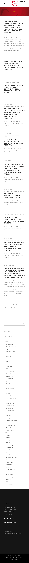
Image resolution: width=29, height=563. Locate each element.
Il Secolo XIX (9, 391)
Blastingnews (9, 467)
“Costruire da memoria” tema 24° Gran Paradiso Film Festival (13, 142)
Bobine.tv (8, 361)
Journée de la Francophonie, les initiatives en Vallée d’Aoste (14, 220)
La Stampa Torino (10, 405)
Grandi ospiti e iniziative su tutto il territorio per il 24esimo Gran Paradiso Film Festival (14, 113)
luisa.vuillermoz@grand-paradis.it (14, 533)
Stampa (18, 82)
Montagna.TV (9, 415)
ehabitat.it (8, 383)
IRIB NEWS (8, 442)
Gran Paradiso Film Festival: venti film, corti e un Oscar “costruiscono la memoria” (14, 89)
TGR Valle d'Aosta (10, 450)
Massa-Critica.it (9, 413)
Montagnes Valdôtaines (11, 418)
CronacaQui (8, 373)
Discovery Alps (9, 378)
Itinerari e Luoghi (10, 445)
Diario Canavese (10, 376)
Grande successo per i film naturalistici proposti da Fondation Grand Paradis (14, 246)
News (13, 19)
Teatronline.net (9, 484)
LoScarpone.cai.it (10, 410)
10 (11, 307)
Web (6, 452)
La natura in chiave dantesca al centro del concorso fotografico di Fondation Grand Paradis (14, 169)
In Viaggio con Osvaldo (11, 440)
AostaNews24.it (9, 356)
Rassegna (12, 82)
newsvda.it (8, 479)
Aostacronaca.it (9, 354)
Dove (7, 381)
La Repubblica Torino (11, 398)
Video (6, 432)
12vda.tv (8, 435)
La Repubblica (9, 396)
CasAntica (8, 364)
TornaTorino (9, 427)
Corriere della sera (10, 371)
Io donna (8, 393)
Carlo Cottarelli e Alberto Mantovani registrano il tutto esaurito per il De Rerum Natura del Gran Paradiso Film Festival (14, 27)
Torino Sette (9, 423)
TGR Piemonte (9, 447)
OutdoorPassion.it (10, 481)
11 (14, 307)
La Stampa (7, 82)
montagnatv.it (7, 331)
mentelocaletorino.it (10, 474)
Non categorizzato (8, 336)
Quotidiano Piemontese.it (12, 420)
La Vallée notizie (8, 106)
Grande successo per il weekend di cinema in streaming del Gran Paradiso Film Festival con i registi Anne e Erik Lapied (14, 272)
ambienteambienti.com (11, 457)
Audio (6, 341)
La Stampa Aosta (8, 191)
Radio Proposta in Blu (11, 346)
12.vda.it (8, 454)
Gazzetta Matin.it (10, 388)
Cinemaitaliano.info (10, 366)
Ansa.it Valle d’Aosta (10, 135)
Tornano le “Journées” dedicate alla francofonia (14, 195)
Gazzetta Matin (9, 386)
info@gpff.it (9, 514)
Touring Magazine (10, 430)
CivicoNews (8, 368)
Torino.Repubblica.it (10, 425)
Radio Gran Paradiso (10, 344)
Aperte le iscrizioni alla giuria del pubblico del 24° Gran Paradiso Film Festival (13, 65)
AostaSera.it (7, 162)
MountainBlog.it (9, 477)
